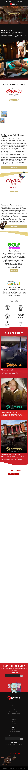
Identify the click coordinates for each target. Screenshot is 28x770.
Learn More (14, 167)
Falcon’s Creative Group (8, 370)
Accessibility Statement (14, 732)
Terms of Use (14, 729)
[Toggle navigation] (27, 4)
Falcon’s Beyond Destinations (10, 454)
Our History (14, 703)
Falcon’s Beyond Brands (9, 412)
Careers (14, 707)
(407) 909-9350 (14, 749)
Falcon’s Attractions (14, 716)
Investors (14, 723)
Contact (14, 721)
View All (11, 473)
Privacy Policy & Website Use (14, 731)
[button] (16, 474)
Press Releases (14, 724)
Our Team (14, 705)
